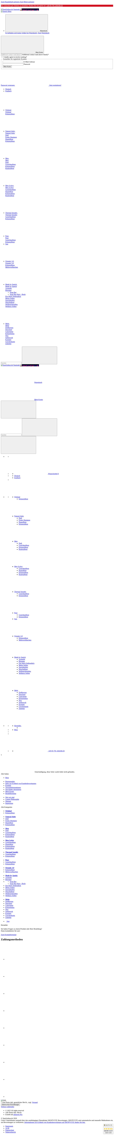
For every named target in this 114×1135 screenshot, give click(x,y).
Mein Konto (7, 66)
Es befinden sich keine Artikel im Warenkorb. (21, 33)
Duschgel (8, 903)
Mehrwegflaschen (11, 872)
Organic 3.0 (9, 263)
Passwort (27, 64)
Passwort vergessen (8, 85)
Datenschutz (9, 1130)
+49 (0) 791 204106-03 (54, 6)
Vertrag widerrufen (7, 1107)
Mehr (7, 326)
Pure (7, 238)
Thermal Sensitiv (11, 215)
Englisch (8, 91)
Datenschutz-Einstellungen (10, 1104)
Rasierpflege (9, 837)
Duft (7, 819)
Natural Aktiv (10, 133)
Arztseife (8, 878)
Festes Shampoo (11, 821)
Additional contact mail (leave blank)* (35, 55)
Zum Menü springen (27, 2)
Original (8, 112)
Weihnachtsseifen (11, 894)
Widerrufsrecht (10, 1132)
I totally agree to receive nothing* (15, 57)
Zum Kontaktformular (8, 935)
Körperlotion (9, 907)
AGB (7, 1128)
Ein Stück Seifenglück (13, 886)
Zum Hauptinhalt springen (10, 2)
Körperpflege (10, 813)
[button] (34, 726)
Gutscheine (9, 905)
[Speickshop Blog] (6, 11)
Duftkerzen (9, 901)
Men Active (9, 188)
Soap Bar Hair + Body (18, 294)
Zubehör (8, 917)
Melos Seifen (10, 888)
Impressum (9, 1126)
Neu (6, 909)
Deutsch (8, 89)
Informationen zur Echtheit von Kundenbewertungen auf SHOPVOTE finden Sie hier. (54, 1122)
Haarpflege (9, 823)
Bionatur (8, 880)
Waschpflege (9, 892)
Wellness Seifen (10, 896)
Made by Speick (11, 286)
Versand (35, 1102)
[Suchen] (39, 355)
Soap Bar (13, 292)
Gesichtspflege (10, 832)
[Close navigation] (18, 445)
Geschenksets (10, 915)
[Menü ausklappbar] (18, 409)
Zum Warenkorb (43, 33)
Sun (7, 921)
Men (7, 160)
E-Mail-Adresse (29, 62)
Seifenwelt (9, 911)
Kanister (8, 913)
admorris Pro (17, 1114)
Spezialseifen (10, 890)
